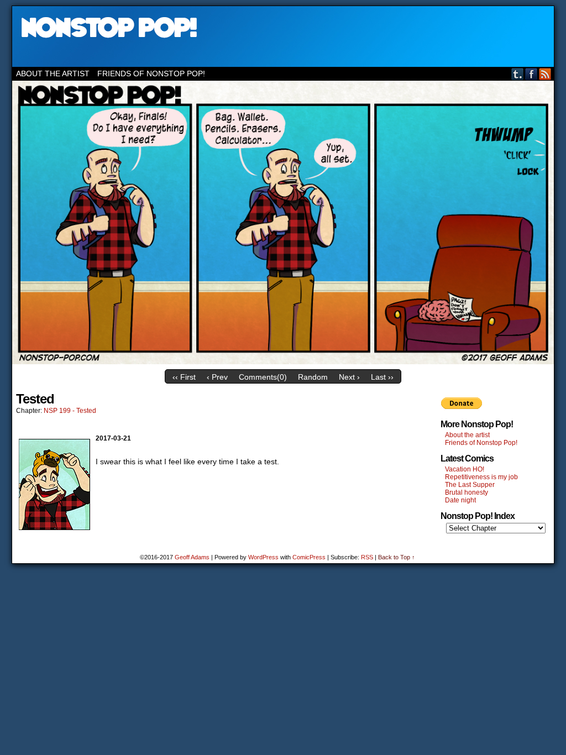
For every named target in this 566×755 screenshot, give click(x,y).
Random (313, 377)
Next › (349, 377)
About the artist (53, 73)
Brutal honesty (466, 492)
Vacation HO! (464, 469)
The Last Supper (470, 485)
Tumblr (518, 74)
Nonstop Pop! (283, 36)
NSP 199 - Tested (70, 411)
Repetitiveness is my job (481, 477)
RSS (545, 74)
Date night (460, 500)
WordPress (263, 557)
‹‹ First (184, 377)
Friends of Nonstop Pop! (151, 73)
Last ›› (382, 377)
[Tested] (283, 361)
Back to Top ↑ (396, 557)
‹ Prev (217, 377)
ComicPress (309, 557)
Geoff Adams (192, 557)
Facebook (531, 74)
